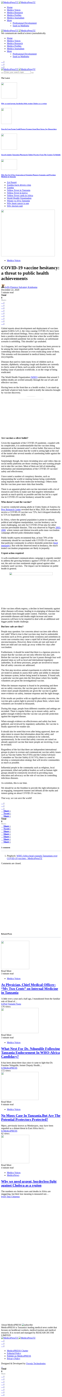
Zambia (10, 187)
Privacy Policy (13, 1358)
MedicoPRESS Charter (17, 1350)
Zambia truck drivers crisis (19, 185)
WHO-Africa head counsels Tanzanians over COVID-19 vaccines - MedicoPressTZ (32, 857)
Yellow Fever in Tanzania (18, 190)
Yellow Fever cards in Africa (20, 195)
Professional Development (25, 23)
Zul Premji (12, 182)
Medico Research (15, 12)
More (9, 20)
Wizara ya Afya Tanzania (18, 200)
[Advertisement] (31, 898)
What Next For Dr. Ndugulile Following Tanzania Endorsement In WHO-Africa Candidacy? (30, 1052)
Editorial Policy (14, 1353)
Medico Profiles (14, 15)
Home (10, 7)
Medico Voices (13, 10)
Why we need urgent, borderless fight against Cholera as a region (24, 103)
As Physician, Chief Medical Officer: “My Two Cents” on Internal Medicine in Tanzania (29, 988)
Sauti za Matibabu (21, 25)
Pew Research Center (11, 509)
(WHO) (34, 377)
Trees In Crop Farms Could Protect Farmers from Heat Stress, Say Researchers (29, 129)
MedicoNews (13, 1175)
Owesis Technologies (36, 1363)
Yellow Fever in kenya (17, 193)
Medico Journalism (15, 18)
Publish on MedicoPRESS (19, 1356)
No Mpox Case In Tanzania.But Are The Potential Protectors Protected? (30, 1117)
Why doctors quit (15, 206)
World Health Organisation (19, 198)
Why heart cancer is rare (18, 203)
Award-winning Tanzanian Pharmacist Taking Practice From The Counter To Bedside (31, 155)
